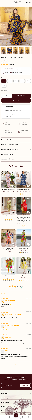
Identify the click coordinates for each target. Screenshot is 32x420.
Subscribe (25, 385)
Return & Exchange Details (9, 149)
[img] (4, 298)
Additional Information (8, 159)
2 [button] (15, 364)
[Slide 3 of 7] (15, 50)
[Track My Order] (27, 2)
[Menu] (2, 2)
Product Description (7, 140)
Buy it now (16, 100)
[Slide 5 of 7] (27, 50)
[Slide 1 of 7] (3, 50)
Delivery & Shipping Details (9, 145)
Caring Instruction (7, 154)
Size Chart (4, 90)
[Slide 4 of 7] (21, 50)
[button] (5, 64)
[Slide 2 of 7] (9, 50)
